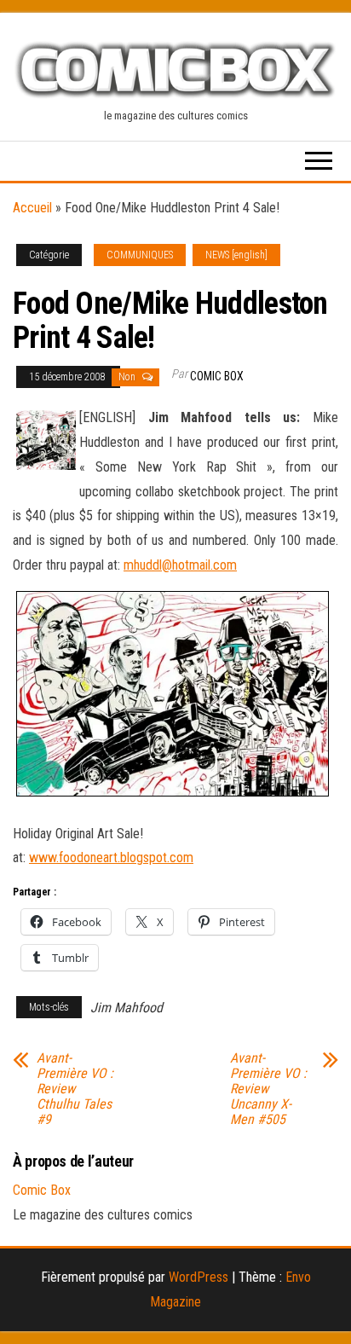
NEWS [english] (236, 255)
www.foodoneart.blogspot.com (111, 857)
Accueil (32, 208)
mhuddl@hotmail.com (180, 565)
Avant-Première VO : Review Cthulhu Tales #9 (75, 1089)
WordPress (198, 1277)
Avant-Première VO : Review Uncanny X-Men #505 (268, 1089)
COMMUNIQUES (139, 255)
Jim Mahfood (126, 1007)
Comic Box (217, 376)
